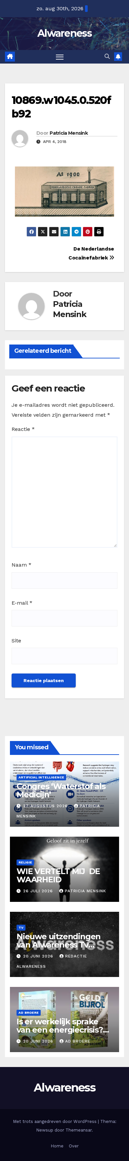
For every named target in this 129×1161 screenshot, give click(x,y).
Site (16, 640)
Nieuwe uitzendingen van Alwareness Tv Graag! (59, 945)
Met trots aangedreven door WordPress (55, 1121)
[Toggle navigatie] (60, 57)
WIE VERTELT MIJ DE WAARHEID (58, 875)
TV (21, 927)
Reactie (23, 429)
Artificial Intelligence (41, 777)
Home (57, 1145)
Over (74, 1145)
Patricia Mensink (69, 133)
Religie (25, 862)
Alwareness (64, 33)
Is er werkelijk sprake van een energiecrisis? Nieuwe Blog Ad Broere (62, 1030)
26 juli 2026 (39, 891)
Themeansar (78, 1130)
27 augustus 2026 (46, 806)
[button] (107, 56)
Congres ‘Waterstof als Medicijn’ (61, 790)
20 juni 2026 (39, 956)
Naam (21, 565)
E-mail (22, 603)
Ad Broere (29, 1012)
